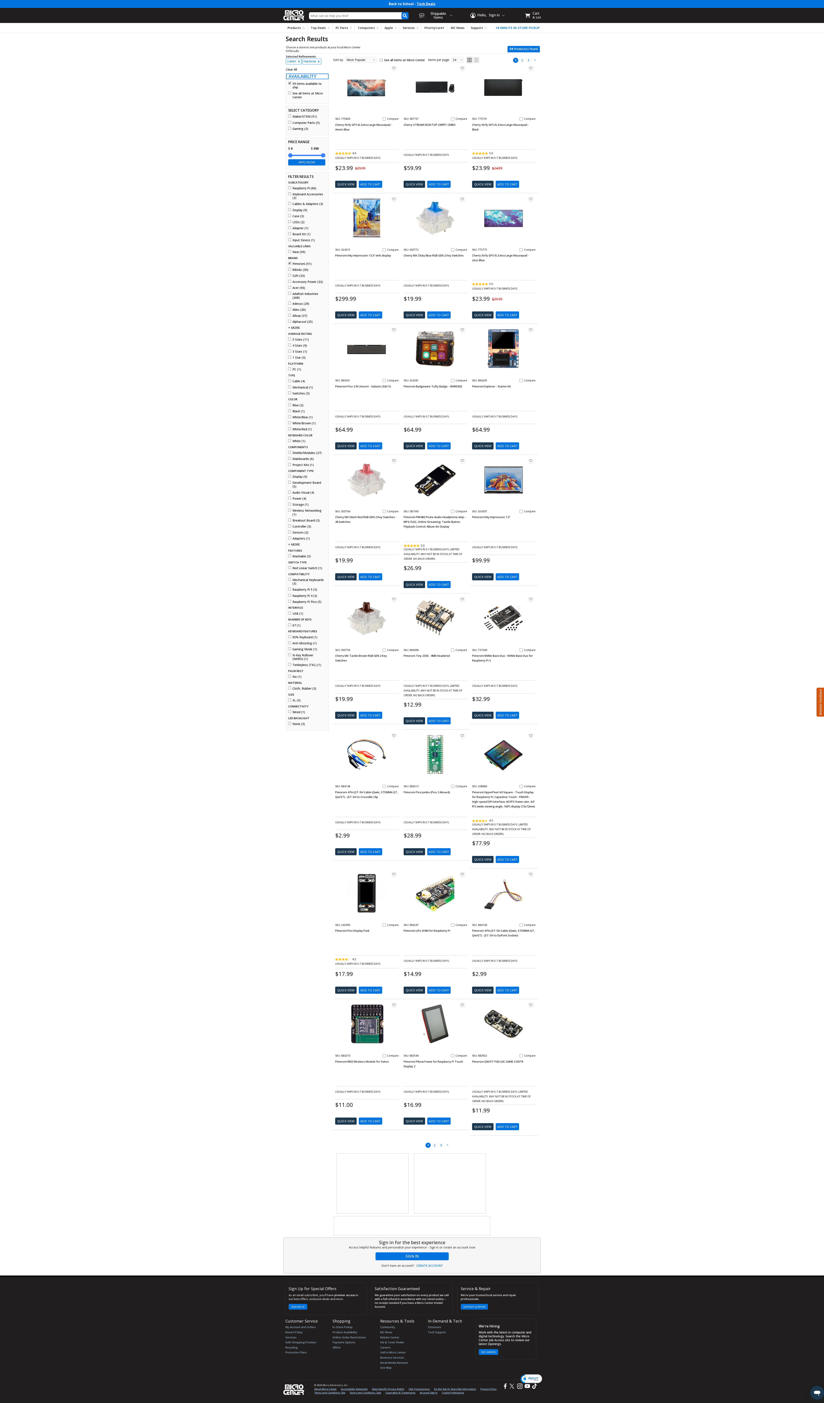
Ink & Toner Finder (392, 1342)
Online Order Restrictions (349, 1337)
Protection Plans (296, 1352)
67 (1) (296, 625)
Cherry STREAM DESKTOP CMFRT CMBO (430, 125)
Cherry (293, 61)
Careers (385, 1347)
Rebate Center (389, 1337)
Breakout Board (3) (306, 520)
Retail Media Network (394, 1363)
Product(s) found (524, 49)
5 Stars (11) (300, 339)
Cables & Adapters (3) (307, 204)
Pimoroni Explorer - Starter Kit (491, 386)
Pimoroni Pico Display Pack (352, 931)
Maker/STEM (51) (304, 116)
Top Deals (318, 28)
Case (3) (298, 216)
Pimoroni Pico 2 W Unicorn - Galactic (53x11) (363, 386)
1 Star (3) (299, 357)
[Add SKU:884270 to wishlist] (394, 1004)
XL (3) (296, 700)
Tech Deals (426, 4)
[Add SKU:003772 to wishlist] (462, 199)
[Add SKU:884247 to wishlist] (462, 874)
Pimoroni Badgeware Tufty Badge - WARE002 (433, 386)
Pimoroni (311, 61)
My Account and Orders (300, 1327)
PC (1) (296, 369)
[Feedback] (820, 702)
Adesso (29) (300, 304)
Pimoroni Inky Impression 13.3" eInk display (363, 255)
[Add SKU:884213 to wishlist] (462, 735)
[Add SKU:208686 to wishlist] (530, 735)
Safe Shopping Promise (300, 1342)
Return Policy (294, 1332)
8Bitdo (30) (300, 270)
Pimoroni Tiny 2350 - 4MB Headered (427, 656)
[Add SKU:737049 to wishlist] (530, 599)
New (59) (298, 252)
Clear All (291, 69)
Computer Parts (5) (306, 123)
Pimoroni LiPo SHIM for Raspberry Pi (427, 931)
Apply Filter (306, 162)
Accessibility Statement (354, 1389)
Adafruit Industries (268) (305, 295)
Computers (366, 28)
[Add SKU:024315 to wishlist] (394, 199)
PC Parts (342, 28)
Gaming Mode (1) (304, 649)
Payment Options (344, 1342)
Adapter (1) (300, 228)
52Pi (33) (298, 276)
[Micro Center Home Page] (294, 14)
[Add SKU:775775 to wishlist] (530, 199)
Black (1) (298, 411)
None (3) (298, 724)
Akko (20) (299, 310)
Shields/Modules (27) (307, 453)
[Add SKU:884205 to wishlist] (530, 329)
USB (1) (297, 614)
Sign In (412, 1256)
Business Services (392, 1357)
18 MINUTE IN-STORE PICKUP (517, 28)
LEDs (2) (298, 222)
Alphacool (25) (302, 322)
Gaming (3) (300, 129)
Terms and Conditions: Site (329, 1392)
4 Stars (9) (299, 345)
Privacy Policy (488, 1389)
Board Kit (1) (301, 234)
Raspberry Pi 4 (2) (304, 596)
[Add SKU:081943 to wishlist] (462, 460)
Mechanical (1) (302, 387)
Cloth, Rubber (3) (304, 688)
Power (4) (299, 499)
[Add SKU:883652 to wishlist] (530, 1004)
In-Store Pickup (343, 1327)
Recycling (291, 1347)
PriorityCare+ (434, 28)
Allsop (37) (299, 316)
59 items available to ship (307, 85)
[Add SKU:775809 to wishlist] (394, 68)
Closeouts (434, 1327)
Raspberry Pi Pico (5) (306, 602)
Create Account (429, 1266)
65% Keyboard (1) (304, 637)
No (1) (296, 677)
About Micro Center (325, 1389)
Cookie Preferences (453, 1392)
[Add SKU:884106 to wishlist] (530, 874)
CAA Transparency (419, 1389)
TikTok (533, 1386)
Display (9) (299, 210)
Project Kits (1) (303, 465)
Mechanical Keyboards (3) (308, 581)
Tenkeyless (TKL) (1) (306, 665)
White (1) (298, 441)
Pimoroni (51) (302, 264)
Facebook (504, 1386)
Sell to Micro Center (393, 1352)
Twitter (512, 1386)
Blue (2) (297, 405)
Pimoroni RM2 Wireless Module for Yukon (362, 1061)
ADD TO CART (370, 184)
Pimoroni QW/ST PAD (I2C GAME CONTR (497, 1061)
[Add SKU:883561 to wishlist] (394, 329)
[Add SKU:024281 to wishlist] (462, 329)
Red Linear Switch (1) (307, 568)
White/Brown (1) (304, 423)
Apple (389, 28)
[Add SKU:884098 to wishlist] (462, 599)
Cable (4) (298, 381)
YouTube (527, 1386)
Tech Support (437, 1332)
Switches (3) (301, 393)
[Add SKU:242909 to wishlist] (394, 874)
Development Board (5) (306, 484)
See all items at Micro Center (307, 95)
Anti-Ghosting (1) (304, 643)
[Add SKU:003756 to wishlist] (394, 599)
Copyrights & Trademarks (400, 1392)
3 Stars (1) (299, 351)
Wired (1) (298, 712)
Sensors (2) (300, 532)
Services (409, 28)
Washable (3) (301, 556)
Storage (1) (300, 505)
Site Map (386, 1368)
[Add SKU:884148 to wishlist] (394, 735)
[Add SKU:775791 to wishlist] (530, 68)
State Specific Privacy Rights (388, 1389)
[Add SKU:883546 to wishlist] (462, 1004)
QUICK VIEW (345, 184)
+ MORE (294, 328)
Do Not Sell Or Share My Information (455, 1389)
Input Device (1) (303, 240)
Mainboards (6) (303, 459)
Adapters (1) (301, 538)
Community (387, 1327)
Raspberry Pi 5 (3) (304, 590)
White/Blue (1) (302, 417)
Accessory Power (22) (307, 282)
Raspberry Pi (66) (304, 188)
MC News (457, 28)
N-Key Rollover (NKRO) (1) (302, 657)
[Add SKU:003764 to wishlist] (394, 460)
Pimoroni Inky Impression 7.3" (491, 517)
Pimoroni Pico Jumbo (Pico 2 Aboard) (427, 792)
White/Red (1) (302, 429)
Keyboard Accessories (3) (307, 196)
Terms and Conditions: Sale (365, 1392)
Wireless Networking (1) (306, 512)
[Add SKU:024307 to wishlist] (530, 460)
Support (477, 28)
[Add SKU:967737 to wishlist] (462, 68)
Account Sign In (429, 1392)
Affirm (337, 1347)
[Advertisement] (373, 1184)
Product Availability (345, 1332)
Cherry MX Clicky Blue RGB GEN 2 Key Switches (434, 255)
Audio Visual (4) (303, 492)
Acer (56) (298, 288)
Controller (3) (301, 526)
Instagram (519, 1386)
